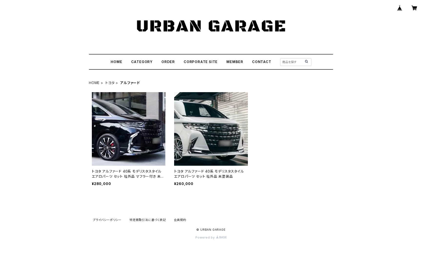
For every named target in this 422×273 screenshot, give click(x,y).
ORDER (168, 62)
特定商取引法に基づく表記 (147, 220)
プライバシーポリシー (107, 220)
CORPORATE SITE (201, 62)
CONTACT (261, 62)
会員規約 (180, 220)
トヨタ (110, 83)
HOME (116, 62)
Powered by (205, 237)
